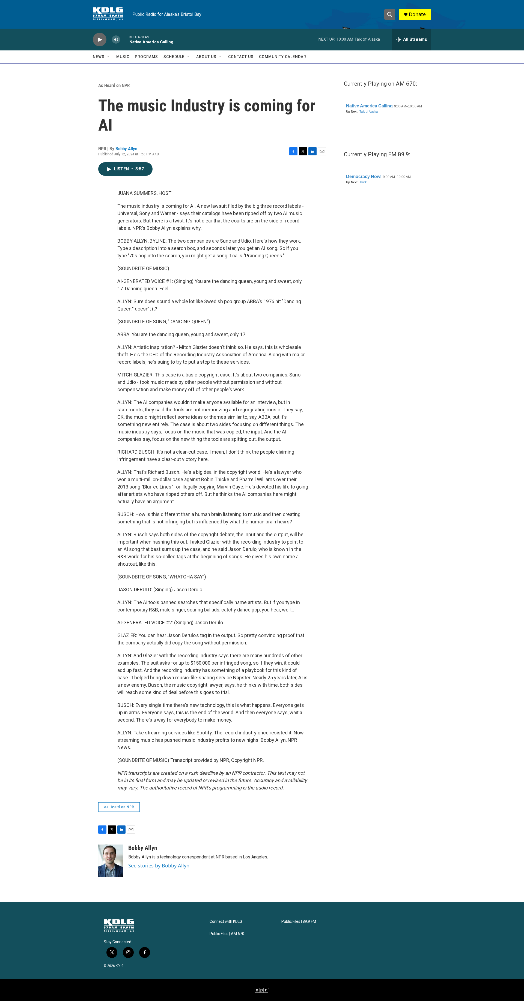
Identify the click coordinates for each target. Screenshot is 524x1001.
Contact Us (241, 57)
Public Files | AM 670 (227, 934)
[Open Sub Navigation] (108, 57)
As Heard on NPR (114, 85)
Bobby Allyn (126, 148)
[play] (99, 40)
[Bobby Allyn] (110, 861)
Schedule (173, 57)
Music (122, 57)
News (99, 57)
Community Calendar (282, 57)
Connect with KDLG (226, 921)
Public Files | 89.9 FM (298, 921)
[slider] (125, 39)
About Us (206, 57)
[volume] (116, 40)
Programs (146, 57)
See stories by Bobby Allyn (158, 865)
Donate (417, 14)
